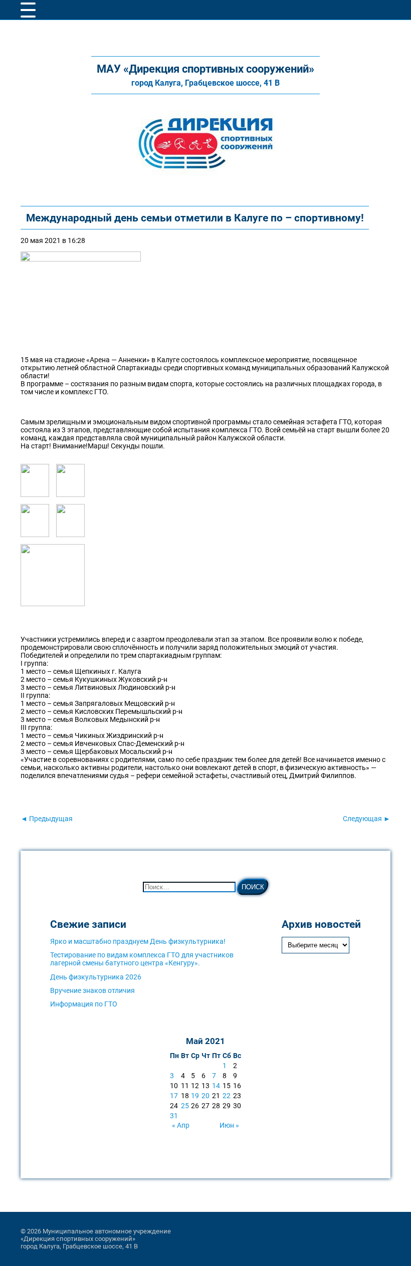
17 (174, 1096)
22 (227, 1096)
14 (216, 1086)
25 (185, 1106)
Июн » (229, 1125)
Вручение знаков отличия (92, 990)
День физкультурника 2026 (95, 977)
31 (174, 1116)
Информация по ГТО (83, 1004)
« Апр (180, 1125)
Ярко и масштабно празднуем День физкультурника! (138, 941)
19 (195, 1096)
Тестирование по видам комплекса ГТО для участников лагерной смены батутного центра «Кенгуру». (142, 959)
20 (205, 1096)
